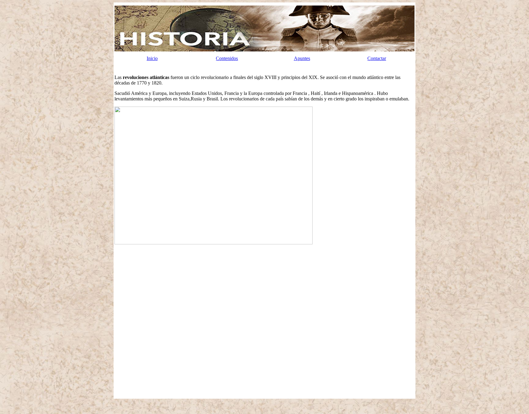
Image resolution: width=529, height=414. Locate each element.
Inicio (152, 58)
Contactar (376, 58)
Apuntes (302, 58)
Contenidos (227, 58)
